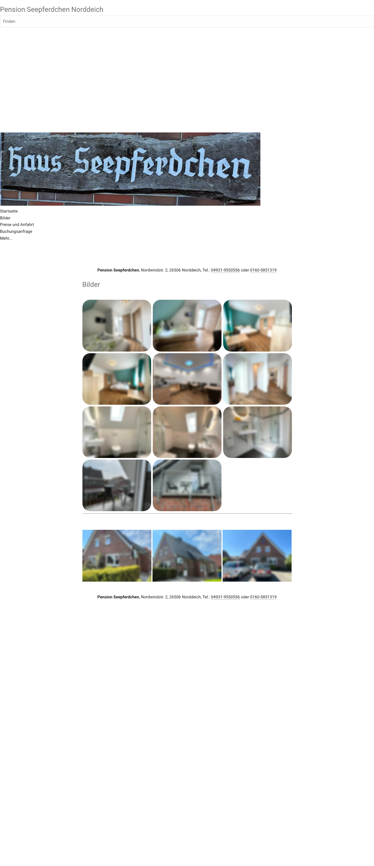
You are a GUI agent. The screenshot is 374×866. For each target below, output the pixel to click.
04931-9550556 (225, 270)
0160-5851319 (263, 270)
